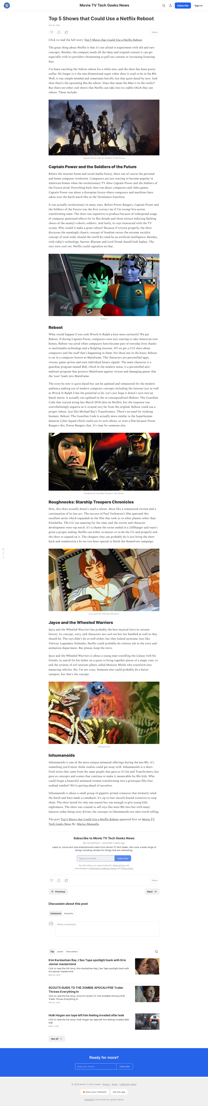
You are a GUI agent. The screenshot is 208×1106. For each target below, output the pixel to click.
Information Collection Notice (103, 868)
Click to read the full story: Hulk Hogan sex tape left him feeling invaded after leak (89, 1021)
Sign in (199, 5)
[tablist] (62, 913)
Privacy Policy (127, 868)
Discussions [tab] (72, 951)
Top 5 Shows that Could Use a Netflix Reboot (113, 40)
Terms (114, 1084)
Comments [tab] (55, 913)
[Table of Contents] (3, 553)
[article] (104, 969)
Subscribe (183, 5)
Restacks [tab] (68, 913)
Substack (88, 1099)
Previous (60, 891)
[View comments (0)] (59, 32)
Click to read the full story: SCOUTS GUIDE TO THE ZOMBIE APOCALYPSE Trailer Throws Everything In (87, 997)
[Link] (44, 167)
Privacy (106, 1084)
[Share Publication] (170, 5)
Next (150, 891)
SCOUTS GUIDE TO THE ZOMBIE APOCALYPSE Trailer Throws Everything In (86, 989)
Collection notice (128, 1084)
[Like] (52, 32)
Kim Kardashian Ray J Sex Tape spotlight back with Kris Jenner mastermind (87, 962)
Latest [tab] (60, 951)
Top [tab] (52, 951)
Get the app (119, 1091)
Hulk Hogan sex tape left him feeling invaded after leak (86, 1015)
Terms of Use (119, 865)
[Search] (164, 5)
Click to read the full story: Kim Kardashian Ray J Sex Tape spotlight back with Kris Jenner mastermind (89, 970)
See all (54, 1038)
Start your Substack (96, 1091)
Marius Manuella (88, 824)
